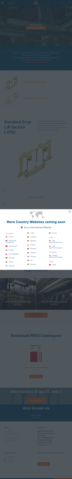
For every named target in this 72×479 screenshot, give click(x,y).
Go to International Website (37, 227)
